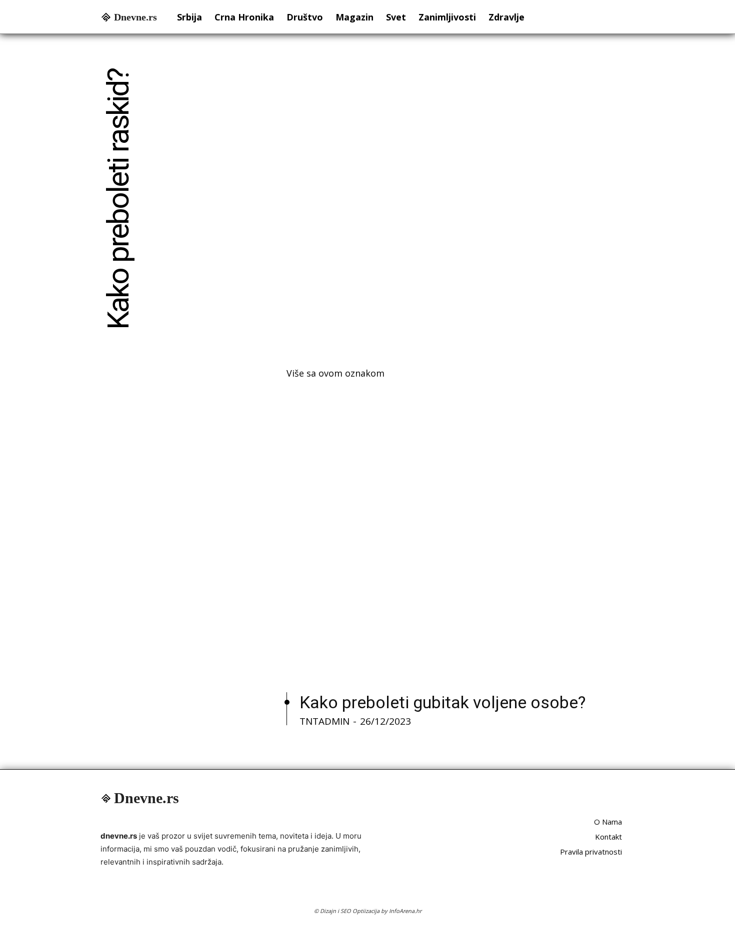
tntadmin (325, 721)
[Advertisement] (461, 204)
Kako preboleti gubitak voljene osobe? (443, 702)
